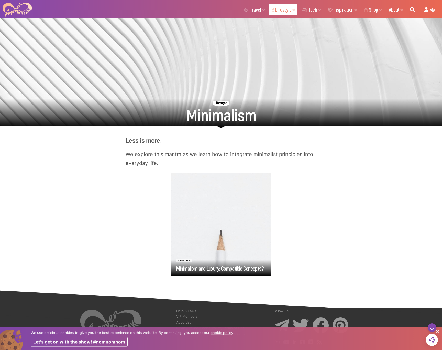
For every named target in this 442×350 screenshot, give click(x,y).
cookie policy (222, 332)
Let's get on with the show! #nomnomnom (79, 342)
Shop (373, 9)
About (394, 9)
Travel (255, 9)
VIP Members (186, 316)
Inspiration (343, 9)
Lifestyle (283, 9)
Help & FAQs (186, 311)
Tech (312, 9)
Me (431, 10)
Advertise (184, 322)
